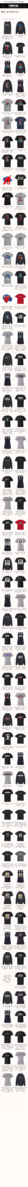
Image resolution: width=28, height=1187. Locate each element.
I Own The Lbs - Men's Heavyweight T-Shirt (7, 767)
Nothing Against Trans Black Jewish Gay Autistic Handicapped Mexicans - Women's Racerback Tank (7, 1153)
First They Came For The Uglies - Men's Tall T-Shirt (20, 804)
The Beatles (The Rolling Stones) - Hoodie (7, 57)
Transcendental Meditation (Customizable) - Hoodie (20, 907)
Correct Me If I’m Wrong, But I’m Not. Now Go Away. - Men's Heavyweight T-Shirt (20, 369)
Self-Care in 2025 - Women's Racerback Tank (7, 554)
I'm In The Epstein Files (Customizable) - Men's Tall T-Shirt (20, 865)
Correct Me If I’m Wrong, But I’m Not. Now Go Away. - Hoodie (7, 410)
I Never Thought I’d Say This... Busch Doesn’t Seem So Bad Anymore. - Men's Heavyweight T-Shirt (7, 431)
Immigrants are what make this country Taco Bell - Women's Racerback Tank (20, 648)
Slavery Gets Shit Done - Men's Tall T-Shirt (7, 248)
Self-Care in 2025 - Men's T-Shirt (20, 572)
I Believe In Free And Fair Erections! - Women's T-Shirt (20, 451)
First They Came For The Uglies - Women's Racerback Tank (7, 1173)
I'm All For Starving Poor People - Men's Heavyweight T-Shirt (20, 590)
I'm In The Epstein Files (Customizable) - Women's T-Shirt (20, 1006)
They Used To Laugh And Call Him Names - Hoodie (20, 267)
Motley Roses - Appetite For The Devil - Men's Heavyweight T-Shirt (7, 228)
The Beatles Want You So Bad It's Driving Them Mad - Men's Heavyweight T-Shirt (20, 927)
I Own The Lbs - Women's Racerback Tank (20, 767)
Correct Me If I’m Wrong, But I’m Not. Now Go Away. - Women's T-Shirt (20, 389)
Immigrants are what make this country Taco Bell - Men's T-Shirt (7, 688)
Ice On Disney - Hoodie (20, 75)
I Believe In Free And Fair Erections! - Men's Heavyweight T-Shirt (20, 430)
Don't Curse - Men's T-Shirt (7, 207)
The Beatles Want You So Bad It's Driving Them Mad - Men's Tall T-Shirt (7, 865)
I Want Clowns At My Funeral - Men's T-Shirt (7, 170)
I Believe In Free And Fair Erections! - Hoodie (7, 472)
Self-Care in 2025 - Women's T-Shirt (20, 553)
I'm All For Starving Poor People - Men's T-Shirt (20, 628)
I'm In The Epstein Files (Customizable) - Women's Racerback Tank (7, 1026)
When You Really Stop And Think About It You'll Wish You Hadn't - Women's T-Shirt (20, 1068)
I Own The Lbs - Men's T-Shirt (7, 804)
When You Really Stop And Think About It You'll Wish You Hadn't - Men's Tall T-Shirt (7, 825)
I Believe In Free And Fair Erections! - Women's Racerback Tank (7, 452)
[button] (3, 6)
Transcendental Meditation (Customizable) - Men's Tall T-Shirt (20, 845)
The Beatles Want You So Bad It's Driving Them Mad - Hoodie (7, 967)
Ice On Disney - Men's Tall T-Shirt (7, 113)
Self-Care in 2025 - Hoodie (7, 572)
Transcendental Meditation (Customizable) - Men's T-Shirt (7, 927)
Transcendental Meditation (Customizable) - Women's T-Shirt (7, 907)
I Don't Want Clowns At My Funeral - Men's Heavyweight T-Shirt (7, 151)
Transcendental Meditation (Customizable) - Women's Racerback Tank (20, 886)
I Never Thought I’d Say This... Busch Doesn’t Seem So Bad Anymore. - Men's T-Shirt (20, 287)
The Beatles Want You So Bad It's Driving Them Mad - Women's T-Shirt (20, 947)
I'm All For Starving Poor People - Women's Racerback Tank (7, 609)
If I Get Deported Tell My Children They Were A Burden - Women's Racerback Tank (20, 1131)
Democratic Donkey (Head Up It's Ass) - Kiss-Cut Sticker (7, 189)
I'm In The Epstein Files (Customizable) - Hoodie (7, 1006)
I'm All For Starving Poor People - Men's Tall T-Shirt (20, 307)
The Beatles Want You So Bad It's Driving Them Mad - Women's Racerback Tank (7, 947)
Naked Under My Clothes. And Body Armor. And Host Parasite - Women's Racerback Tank (20, 492)
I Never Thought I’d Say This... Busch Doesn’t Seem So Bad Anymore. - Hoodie (7, 327)
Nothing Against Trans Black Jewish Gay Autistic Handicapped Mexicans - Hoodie (7, 1110)
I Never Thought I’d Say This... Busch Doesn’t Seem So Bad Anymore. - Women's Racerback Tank (20, 348)
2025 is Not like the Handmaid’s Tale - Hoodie (7, 728)
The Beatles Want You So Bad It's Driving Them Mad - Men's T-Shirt (20, 968)
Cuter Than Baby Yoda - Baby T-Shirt (20, 188)
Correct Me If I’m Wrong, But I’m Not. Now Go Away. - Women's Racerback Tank (7, 390)
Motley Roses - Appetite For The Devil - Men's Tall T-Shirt (20, 208)
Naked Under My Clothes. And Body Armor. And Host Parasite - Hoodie (7, 369)
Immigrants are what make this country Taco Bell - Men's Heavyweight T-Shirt (7, 648)
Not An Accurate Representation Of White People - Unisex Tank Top (7, 37)
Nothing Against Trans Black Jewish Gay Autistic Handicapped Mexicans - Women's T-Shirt (7, 1090)
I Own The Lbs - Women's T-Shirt (7, 786)
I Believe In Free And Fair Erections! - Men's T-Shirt (20, 472)
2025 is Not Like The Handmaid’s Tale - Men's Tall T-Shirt (20, 533)
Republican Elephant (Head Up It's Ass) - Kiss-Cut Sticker (7, 307)
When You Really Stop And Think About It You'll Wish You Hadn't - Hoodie (20, 1089)
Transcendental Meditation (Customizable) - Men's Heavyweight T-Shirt (7, 886)
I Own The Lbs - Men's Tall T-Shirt (20, 747)
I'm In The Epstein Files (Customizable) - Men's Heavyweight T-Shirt (20, 1026)
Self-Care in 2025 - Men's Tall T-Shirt (20, 326)
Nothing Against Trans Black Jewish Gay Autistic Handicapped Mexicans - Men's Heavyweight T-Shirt (7, 1068)
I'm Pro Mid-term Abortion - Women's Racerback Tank (7, 1130)
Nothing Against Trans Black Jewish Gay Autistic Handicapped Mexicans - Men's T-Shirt (7, 1047)
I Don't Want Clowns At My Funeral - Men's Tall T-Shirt (7, 132)
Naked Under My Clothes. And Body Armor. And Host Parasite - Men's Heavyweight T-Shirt (7, 492)
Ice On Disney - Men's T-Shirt (20, 150)
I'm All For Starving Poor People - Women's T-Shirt (20, 609)
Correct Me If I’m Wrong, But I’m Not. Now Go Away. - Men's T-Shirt (20, 410)
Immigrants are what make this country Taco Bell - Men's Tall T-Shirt (7, 534)
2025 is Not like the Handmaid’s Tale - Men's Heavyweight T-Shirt (20, 688)
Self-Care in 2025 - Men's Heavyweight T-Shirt (7, 590)
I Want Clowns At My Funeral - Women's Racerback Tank (20, 95)
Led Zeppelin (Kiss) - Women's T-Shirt (20, 56)
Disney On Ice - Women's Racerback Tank (7, 76)
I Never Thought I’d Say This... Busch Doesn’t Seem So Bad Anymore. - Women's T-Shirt (7, 348)
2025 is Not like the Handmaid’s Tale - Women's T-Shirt (20, 708)
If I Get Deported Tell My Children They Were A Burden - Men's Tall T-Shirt (7, 845)
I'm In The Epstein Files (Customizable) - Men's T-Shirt (20, 170)
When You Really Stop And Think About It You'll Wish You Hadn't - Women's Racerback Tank (20, 1153)
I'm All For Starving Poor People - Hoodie (7, 628)
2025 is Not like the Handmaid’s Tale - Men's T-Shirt (20, 728)
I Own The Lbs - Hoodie (20, 786)
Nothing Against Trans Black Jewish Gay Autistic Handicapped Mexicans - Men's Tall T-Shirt (20, 825)
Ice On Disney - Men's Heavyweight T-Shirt (20, 113)
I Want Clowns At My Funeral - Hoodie (7, 94)
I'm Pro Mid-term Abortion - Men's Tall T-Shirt (20, 1110)
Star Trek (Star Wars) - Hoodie (20, 36)
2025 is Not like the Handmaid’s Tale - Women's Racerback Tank (7, 709)
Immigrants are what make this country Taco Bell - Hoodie (20, 668)
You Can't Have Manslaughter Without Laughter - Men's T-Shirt (7, 748)
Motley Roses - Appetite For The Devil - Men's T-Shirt (20, 228)
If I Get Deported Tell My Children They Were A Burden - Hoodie (20, 1173)
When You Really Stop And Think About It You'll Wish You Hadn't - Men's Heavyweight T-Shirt (20, 1047)
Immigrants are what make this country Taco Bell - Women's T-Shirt (7, 668)
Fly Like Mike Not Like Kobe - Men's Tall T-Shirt (7, 978)
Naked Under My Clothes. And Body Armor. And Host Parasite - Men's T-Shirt (20, 513)
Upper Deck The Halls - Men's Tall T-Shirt (7, 267)
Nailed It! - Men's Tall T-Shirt (20, 248)
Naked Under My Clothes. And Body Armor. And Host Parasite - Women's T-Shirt (7, 513)
